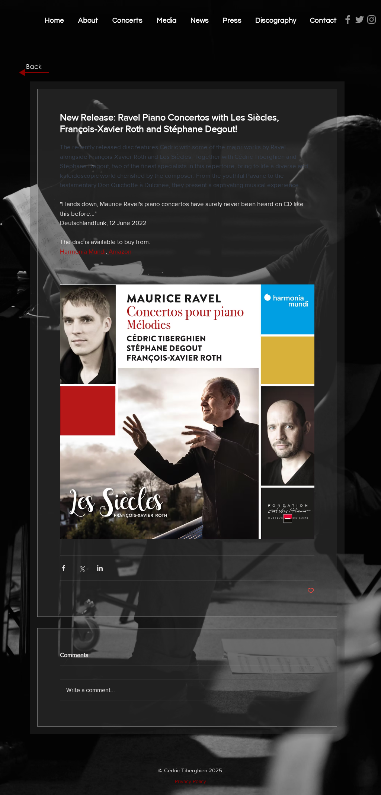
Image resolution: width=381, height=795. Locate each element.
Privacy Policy (190, 781)
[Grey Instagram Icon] (371, 19)
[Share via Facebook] (63, 568)
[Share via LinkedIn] (99, 568)
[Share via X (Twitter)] (81, 568)
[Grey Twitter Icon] (359, 19)
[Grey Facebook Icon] (347, 19)
